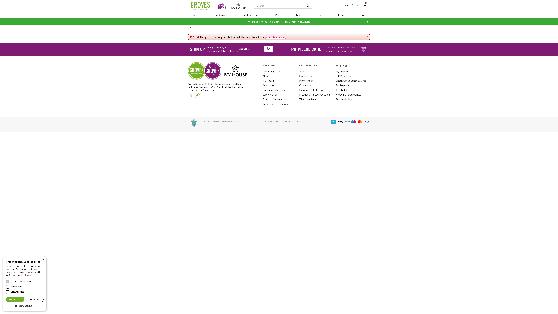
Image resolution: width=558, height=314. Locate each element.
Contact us (305, 85)
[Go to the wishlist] (358, 5)
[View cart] (364, 4)
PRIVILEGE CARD (306, 49)
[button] (25, 306)
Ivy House (268, 80)
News (266, 76)
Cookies (299, 121)
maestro (353, 121)
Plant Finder (306, 80)
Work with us (270, 94)
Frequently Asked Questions (314, 94)
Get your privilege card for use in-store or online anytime (341, 49)
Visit (301, 71)
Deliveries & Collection (311, 90)
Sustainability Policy (274, 90)
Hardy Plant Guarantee (348, 94)
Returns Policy (344, 99)
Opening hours (307, 76)
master (360, 121)
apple (340, 121)
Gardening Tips (271, 71)
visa (366, 121)
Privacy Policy (288, 121)
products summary (275, 37)
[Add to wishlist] (358, 5)
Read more (26, 275)
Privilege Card (343, 85)
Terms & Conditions (272, 121)
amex (334, 121)
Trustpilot (341, 90)
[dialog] (24, 283)
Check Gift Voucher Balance (351, 80)
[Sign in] (353, 6)
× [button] (43, 259)
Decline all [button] (35, 299)
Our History (269, 85)
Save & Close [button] (15, 299)
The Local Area (307, 99)
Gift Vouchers (343, 76)
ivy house (238, 5)
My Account (342, 71)
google (347, 121)
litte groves (221, 5)
